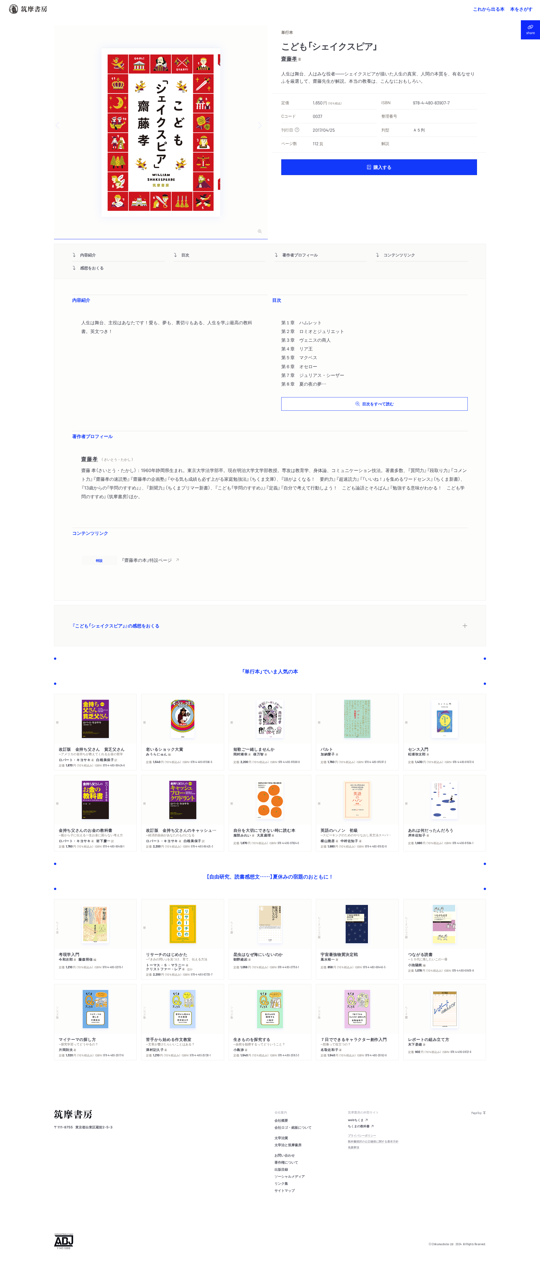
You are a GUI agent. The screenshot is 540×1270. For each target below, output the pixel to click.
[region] (270, 560)
